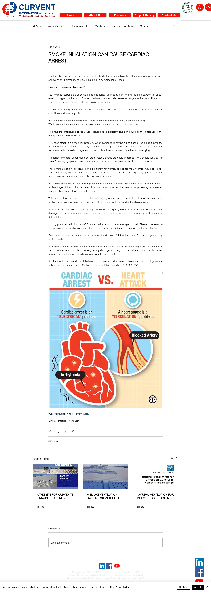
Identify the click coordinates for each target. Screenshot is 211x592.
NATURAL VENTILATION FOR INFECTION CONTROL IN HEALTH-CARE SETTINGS (155, 496)
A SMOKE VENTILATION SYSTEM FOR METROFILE (103, 496)
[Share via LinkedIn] (64, 431)
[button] (174, 26)
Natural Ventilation (56, 26)
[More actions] (161, 47)
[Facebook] (199, 572)
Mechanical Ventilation (123, 26)
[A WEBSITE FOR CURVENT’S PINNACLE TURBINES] (55, 476)
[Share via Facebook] (49, 431)
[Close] (207, 587)
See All (174, 458)
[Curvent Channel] (117, 566)
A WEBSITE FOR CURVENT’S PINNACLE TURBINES (55, 496)
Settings (183, 587)
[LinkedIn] (199, 562)
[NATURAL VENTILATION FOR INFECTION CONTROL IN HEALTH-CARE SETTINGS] (155, 476)
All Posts (37, 26)
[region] (200, 7)
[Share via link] (72, 431)
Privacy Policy (122, 587)
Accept (197, 587)
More (142, 26)
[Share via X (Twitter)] (57, 431)
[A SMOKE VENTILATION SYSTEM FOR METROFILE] (105, 476)
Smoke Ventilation (80, 26)
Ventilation (100, 26)
